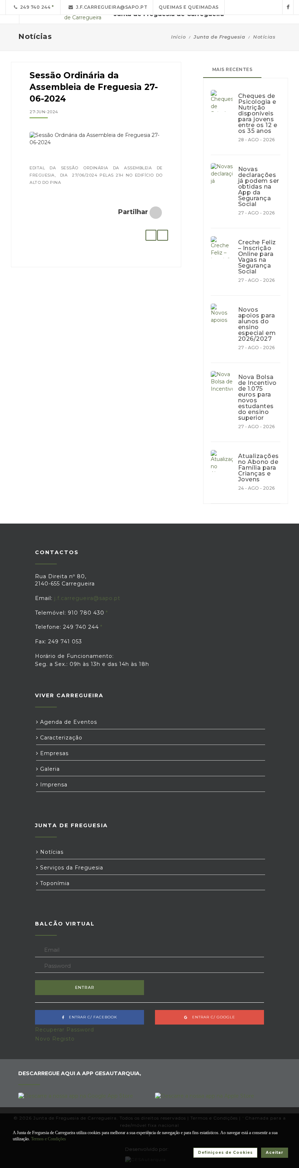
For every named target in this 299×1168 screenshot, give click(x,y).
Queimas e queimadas (189, 7)
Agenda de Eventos (67, 722)
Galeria (49, 769)
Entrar (84, 987)
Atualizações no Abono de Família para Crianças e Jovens (258, 467)
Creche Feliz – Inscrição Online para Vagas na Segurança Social (257, 257)
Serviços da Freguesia (70, 867)
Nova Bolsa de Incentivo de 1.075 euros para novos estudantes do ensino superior (257, 397)
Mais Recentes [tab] (232, 69)
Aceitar (274, 1152)
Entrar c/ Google (211, 1017)
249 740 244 (34, 7)
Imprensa (52, 784)
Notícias (264, 37)
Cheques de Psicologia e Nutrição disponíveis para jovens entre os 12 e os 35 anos (257, 113)
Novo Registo (55, 1038)
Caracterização (60, 737)
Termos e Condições (48, 1138)
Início (178, 37)
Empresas (53, 753)
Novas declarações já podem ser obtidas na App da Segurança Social (258, 186)
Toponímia (54, 883)
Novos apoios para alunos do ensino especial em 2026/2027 (257, 324)
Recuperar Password (64, 1029)
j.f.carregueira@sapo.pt (110, 7)
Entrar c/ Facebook (91, 1017)
